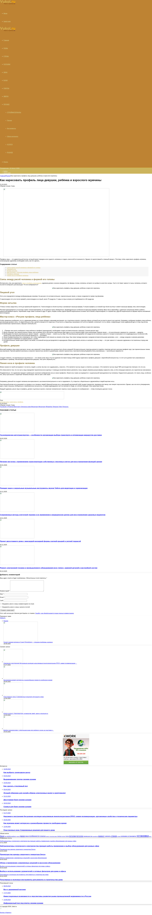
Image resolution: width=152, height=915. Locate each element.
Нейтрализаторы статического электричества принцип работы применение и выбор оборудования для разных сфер (49, 846)
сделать (108, 836)
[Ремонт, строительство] (7, 4)
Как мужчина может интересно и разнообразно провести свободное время (28, 680)
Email (2, 597)
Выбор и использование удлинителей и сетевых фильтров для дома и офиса (33, 871)
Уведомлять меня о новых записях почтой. (16, 607)
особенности (34, 836)
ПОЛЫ (6, 48)
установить (131, 836)
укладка (124, 836)
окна (27, 836)
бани (2, 836)
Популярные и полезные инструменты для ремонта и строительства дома (31, 880)
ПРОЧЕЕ (7, 104)
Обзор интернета (12, 136)
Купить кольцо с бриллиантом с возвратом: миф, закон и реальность (26, 713)
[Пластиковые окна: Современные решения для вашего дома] (13, 695)
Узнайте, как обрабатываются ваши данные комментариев (54, 613)
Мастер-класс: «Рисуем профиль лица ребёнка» (23, 272)
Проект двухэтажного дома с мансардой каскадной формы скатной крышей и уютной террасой (40, 541)
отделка (43, 836)
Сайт (1, 600)
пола (67, 836)
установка (143, 835)
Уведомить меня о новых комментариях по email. (18, 604)
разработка (95, 836)
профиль (20, 402)
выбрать (13, 836)
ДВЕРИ (6, 96)
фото (150, 836)
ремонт (101, 836)
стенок (114, 836)
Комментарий (5, 591)
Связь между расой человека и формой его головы (23, 267)
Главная (2, 176)
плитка (59, 836)
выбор (9, 836)
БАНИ (6, 80)
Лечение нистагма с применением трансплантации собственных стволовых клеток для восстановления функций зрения (51, 462)
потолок (79, 836)
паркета (47, 836)
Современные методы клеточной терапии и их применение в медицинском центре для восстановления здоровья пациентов (52, 515)
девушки (3, 402)
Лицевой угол (11, 269)
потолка (72, 836)
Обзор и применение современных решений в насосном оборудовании (30, 863)
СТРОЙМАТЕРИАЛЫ (14, 112)
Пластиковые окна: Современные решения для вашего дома (24, 697)
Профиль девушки (13, 274)
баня (6, 836)
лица (7, 402)
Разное (8, 176)
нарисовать (13, 402)
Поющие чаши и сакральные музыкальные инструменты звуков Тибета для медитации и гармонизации (44, 488)
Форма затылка (12, 271)
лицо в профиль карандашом (31, 283)
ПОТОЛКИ (7, 64)
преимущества (87, 836)
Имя (2, 594)
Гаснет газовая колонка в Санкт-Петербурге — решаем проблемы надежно (28, 642)
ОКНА (5, 72)
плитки (63, 836)
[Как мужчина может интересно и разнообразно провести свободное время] (13, 678)
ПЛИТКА (6, 88)
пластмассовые (53, 836)
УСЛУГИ (10, 144)
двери (22, 836)
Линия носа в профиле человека (17, 275)
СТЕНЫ (6, 56)
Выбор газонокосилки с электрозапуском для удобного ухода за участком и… (29, 730)
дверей (18, 836)
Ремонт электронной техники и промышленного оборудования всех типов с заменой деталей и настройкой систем (48, 568)
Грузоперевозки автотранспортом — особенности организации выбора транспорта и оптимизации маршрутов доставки (51, 435)
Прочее (9, 120)
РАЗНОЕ (10, 152)
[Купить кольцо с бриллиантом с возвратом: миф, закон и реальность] (13, 712)
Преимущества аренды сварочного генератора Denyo (22, 854)
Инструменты (11, 128)
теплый (119, 836)
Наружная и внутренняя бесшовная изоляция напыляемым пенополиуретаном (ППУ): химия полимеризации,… (40, 663)
